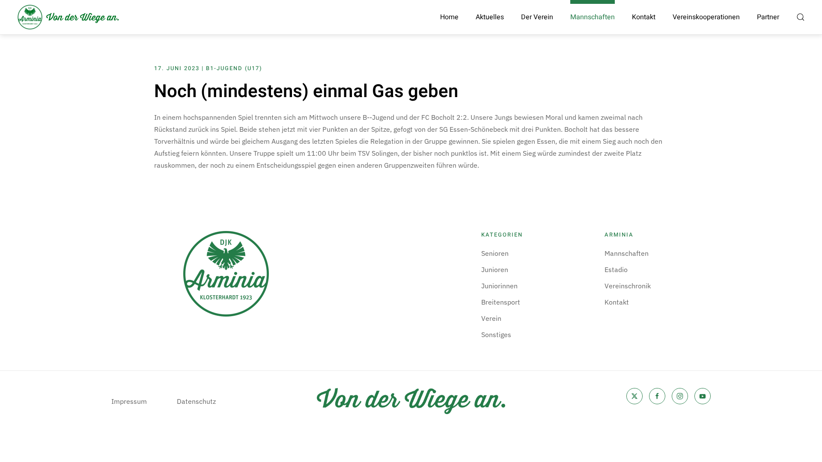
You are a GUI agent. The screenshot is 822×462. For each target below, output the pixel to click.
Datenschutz (196, 401)
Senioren (495, 253)
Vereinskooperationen (706, 17)
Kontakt (643, 17)
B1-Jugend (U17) (234, 68)
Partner (768, 17)
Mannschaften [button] (592, 17)
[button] (800, 17)
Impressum (129, 401)
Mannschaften (627, 253)
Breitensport (500, 302)
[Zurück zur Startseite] (68, 17)
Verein (491, 318)
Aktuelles (490, 17)
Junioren (494, 269)
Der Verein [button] (537, 17)
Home (449, 17)
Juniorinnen (499, 285)
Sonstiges (496, 334)
